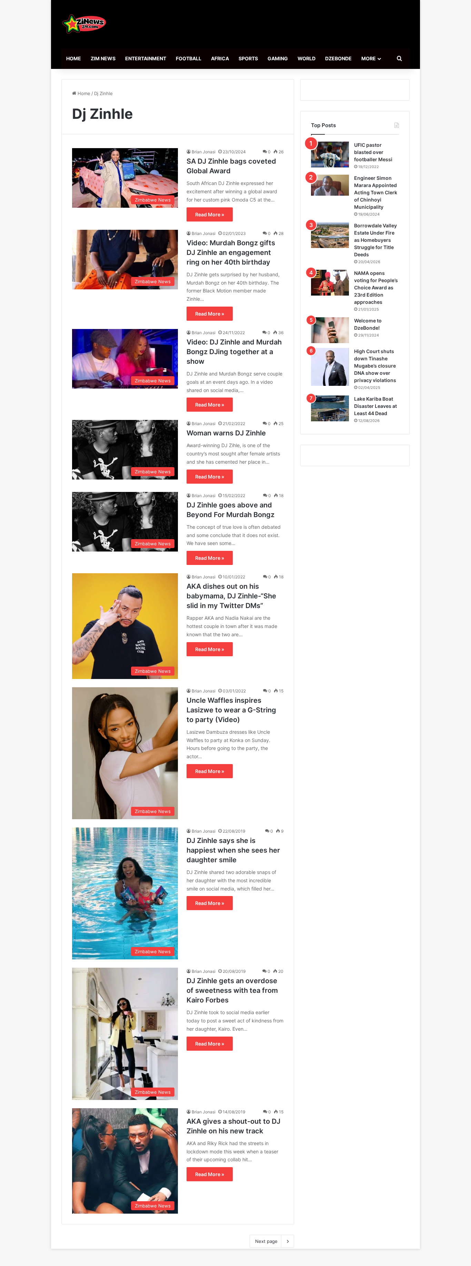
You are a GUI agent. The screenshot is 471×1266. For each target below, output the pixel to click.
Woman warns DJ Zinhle (226, 433)
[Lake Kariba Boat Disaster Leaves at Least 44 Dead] (330, 408)
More (368, 58)
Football (188, 58)
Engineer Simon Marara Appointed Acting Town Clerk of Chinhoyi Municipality (375, 192)
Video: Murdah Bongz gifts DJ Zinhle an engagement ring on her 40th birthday (231, 252)
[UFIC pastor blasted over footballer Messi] (330, 154)
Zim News (103, 58)
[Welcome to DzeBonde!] (330, 330)
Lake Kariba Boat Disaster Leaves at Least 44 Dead (375, 406)
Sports (248, 58)
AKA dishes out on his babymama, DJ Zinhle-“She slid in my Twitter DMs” (231, 596)
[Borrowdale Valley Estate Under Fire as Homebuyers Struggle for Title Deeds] (330, 235)
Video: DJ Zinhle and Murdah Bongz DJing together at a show (234, 352)
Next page (266, 1241)
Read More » (209, 214)
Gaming (278, 58)
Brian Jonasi (204, 151)
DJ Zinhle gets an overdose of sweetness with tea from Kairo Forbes (232, 990)
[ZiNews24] (84, 24)
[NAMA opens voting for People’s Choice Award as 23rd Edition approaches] (330, 283)
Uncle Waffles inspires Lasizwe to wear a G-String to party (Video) (231, 710)
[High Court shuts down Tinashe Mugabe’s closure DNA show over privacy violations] (330, 367)
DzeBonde (338, 58)
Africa (220, 58)
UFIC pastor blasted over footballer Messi (373, 152)
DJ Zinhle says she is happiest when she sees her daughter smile (233, 850)
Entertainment (145, 58)
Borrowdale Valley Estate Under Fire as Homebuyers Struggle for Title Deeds (375, 240)
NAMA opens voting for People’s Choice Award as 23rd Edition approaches (376, 287)
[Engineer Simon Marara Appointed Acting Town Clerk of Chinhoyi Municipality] (330, 185)
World (306, 58)
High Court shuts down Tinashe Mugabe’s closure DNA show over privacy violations (375, 365)
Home (73, 58)
